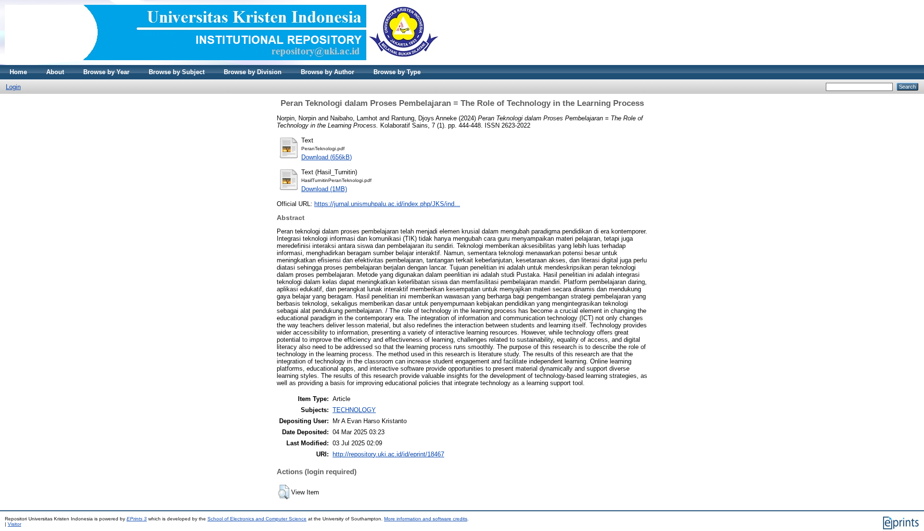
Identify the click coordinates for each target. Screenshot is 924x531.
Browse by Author (327, 72)
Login (13, 87)
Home (18, 72)
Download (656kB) (326, 157)
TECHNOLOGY (354, 410)
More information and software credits (425, 518)
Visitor (14, 524)
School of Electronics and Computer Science (257, 518)
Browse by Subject (177, 72)
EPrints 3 (137, 518)
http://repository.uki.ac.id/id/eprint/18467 (388, 454)
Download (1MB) (324, 189)
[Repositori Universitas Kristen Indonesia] (222, 62)
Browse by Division (253, 72)
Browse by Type (397, 72)
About (55, 72)
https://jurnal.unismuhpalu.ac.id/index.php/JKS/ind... (387, 203)
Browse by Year (106, 72)
